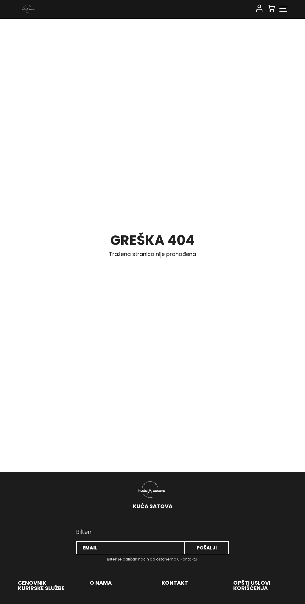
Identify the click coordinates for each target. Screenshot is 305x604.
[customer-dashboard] (259, 8)
